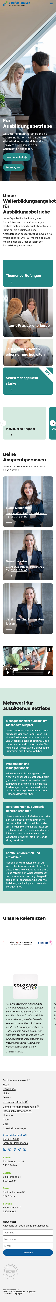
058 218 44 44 (11, 1138)
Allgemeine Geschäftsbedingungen (19, 1293)
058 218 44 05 (19, 570)
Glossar (7, 1097)
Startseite (16, 3)
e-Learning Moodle (14, 1102)
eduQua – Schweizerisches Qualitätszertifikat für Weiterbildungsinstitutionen (10, 1271)
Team (6, 1119)
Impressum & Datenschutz (14, 1292)
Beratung (11, 167)
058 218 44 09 (19, 516)
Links (6, 1093)
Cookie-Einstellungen (15, 1128)
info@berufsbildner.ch (15, 1142)
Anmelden (28, 1252)
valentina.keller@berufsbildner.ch (25, 566)
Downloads (9, 1089)
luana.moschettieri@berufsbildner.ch (26, 513)
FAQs (6, 1084)
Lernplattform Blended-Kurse (20, 1106)
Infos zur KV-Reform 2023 (17, 1111)
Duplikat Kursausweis (15, 1080)
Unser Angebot (14, 157)
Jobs (6, 1123)
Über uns (8, 1115)
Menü (51, 4)
